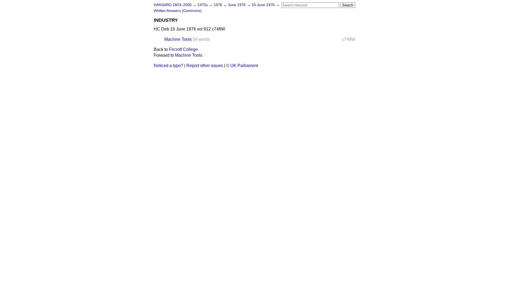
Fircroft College (183, 49)
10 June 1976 (264, 5)
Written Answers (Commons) (178, 11)
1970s (203, 5)
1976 (218, 5)
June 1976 (237, 5)
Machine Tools (178, 39)
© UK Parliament (242, 65)
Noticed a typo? (168, 65)
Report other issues (204, 65)
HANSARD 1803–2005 (173, 5)
